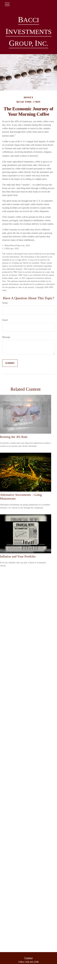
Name (5, 303)
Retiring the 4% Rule (13, 437)
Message (6, 337)
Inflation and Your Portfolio (18, 556)
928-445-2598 (32, 962)
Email (5, 320)
